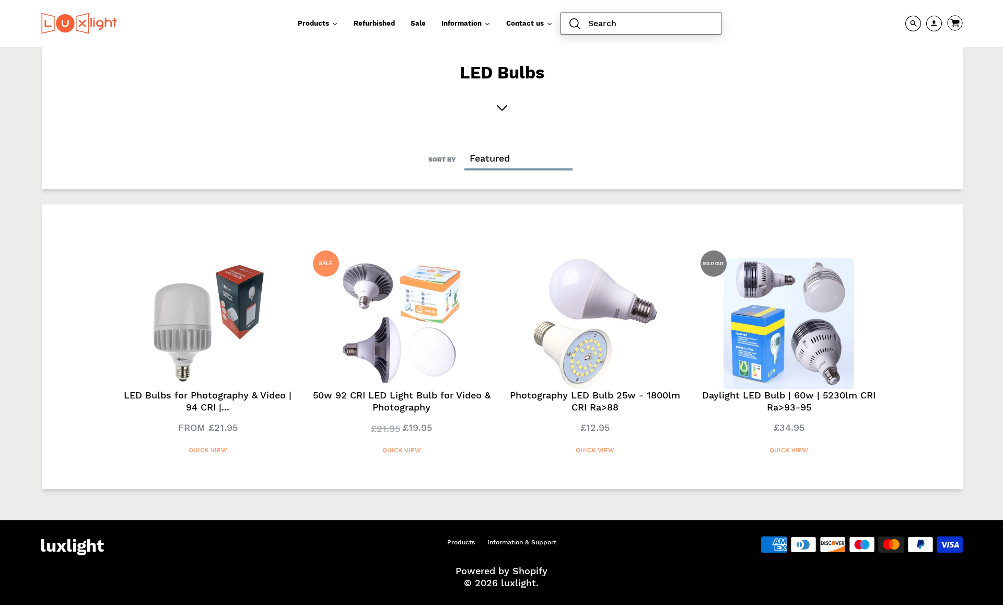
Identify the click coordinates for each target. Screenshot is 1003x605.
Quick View (208, 450)
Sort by (442, 159)
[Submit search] (574, 24)
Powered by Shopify (501, 570)
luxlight (72, 546)
